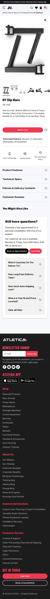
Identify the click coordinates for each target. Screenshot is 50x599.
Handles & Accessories (14, 439)
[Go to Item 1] (6, 90)
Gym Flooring (9, 443)
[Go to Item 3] (22, 93)
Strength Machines (12, 410)
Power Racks (13, 13)
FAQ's (5, 554)
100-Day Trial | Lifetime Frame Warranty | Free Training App (25, 2)
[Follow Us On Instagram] (9, 367)
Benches (7, 418)
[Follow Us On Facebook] (4, 367)
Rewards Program (11, 492)
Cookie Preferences (12, 558)
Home (5, 13)
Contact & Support (12, 538)
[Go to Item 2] (14, 90)
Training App (9, 480)
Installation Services (12, 521)
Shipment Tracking (12, 546)
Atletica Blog (9, 484)
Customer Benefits (12, 472)
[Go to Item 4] (30, 90)
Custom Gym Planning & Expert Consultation (24, 509)
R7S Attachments (25, 13)
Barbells (6, 430)
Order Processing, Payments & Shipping (22, 542)
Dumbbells (8, 422)
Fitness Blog (8, 488)
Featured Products (11, 394)
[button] (36, 8)
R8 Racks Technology (13, 476)
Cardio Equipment (11, 414)
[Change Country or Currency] (45, 7)
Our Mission (8, 459)
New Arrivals (9, 398)
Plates (5, 426)
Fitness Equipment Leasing (15, 517)
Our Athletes (8, 464)
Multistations (9, 406)
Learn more (33, 362)
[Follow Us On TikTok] (18, 367)
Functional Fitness (11, 434)
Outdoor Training (11, 447)
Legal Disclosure (11, 550)
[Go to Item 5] (39, 90)
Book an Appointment (17, 251)
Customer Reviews (12, 468)
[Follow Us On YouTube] (13, 367)
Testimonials (9, 525)
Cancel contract (10, 563)
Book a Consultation (25, 583)
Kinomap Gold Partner (13, 496)
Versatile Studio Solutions (15, 513)
